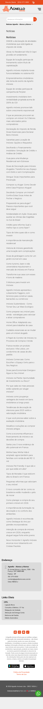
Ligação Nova (10, 605)
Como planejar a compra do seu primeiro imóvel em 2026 (20, 501)
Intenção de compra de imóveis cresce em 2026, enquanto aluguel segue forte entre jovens (20, 532)
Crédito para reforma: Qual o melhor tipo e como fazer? (18, 226)
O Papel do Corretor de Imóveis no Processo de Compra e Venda (21, 339)
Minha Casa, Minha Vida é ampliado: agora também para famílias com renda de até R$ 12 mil (20, 456)
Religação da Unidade (12, 610)
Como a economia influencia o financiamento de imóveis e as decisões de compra (19, 436)
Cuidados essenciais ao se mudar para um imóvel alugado (21, 331)
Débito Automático (11, 618)
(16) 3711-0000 (13, 576)
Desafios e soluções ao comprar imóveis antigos (20, 427)
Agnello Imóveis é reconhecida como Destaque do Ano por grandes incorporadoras (19, 522)
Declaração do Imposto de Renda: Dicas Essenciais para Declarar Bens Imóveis (21, 132)
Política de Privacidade (22, 672)
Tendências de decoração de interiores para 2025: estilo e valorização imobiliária (18, 410)
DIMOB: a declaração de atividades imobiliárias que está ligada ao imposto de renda (21, 44)
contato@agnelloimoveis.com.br (19, 579)
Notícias (11, 37)
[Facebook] (15, 632)
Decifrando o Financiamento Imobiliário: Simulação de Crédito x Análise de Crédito (21, 150)
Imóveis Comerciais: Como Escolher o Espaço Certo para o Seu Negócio (20, 362)
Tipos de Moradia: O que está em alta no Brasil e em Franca (20, 475)
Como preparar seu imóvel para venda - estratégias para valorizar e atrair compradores (20, 314)
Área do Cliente (10, 2)
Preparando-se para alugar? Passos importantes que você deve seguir (19, 206)
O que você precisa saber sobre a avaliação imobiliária (21, 419)
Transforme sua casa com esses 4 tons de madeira (20, 276)
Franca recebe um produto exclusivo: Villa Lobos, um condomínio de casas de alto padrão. (19, 350)
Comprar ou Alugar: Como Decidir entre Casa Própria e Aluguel (21, 186)
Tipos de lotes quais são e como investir (20, 234)
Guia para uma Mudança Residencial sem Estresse (17, 159)
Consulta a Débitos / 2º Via (14, 607)
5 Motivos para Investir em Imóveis (18, 284)
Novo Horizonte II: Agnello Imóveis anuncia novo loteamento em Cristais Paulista (21, 543)
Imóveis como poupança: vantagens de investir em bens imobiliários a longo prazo (19, 399)
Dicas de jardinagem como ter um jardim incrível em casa (21, 257)
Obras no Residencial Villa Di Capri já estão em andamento (21, 53)
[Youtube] (23, 632)
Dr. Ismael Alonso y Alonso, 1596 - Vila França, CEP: (21, 570)
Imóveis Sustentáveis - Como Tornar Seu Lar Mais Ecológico (19, 305)
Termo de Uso (21, 674)
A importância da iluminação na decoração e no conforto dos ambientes (20, 511)
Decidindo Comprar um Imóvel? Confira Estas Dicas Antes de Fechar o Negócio (20, 195)
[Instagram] (19, 632)
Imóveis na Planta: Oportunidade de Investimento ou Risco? (20, 379)
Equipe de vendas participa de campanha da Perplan (19, 90)
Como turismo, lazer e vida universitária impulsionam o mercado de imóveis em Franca (20, 267)
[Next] (38, 610)
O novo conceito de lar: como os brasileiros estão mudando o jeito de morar (21, 492)
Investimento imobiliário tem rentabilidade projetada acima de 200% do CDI (20, 100)
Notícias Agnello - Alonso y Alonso (18, 24)
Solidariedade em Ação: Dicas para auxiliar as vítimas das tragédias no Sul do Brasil (21, 217)
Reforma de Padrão (12, 615)
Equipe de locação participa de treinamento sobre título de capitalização (19, 62)
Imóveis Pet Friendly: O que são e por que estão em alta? (20, 467)
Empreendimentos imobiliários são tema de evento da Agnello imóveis (19, 81)
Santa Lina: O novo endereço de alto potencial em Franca (20, 446)
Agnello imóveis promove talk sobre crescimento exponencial (20, 109)
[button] (33, 2)
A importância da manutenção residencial (19, 242)
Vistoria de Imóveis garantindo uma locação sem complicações (20, 249)
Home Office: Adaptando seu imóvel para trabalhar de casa (19, 324)
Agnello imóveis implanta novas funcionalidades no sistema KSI (20, 72)
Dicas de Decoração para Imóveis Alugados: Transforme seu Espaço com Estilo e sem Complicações (21, 169)
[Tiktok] (27, 632)
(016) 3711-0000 (23, 2)
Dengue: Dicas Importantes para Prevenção (20, 178)
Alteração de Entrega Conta (14, 613)
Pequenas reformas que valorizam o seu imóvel (21, 483)
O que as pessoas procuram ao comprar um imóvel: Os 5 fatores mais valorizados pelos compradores (20, 119)
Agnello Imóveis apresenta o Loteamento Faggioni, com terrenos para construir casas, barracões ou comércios (19, 294)
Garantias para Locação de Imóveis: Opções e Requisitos (19, 141)
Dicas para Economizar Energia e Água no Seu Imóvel (20, 371)
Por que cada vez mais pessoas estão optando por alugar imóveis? (20, 389)
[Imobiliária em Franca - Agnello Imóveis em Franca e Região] (17, 9)
